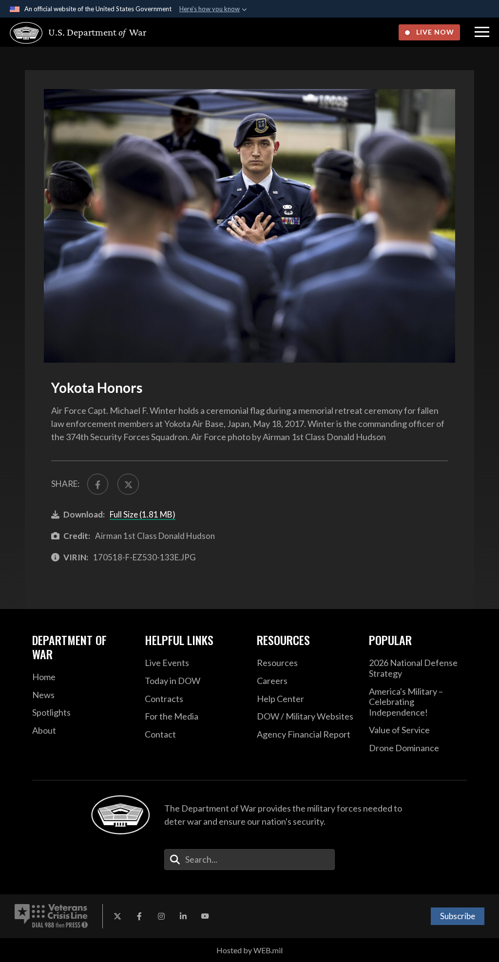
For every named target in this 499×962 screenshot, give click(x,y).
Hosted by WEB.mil (249, 950)
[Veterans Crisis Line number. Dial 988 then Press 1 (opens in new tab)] (51, 916)
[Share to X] (127, 484)
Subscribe (457, 916)
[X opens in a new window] (117, 916)
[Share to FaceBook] (97, 484)
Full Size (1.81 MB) (142, 514)
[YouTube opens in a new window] (205, 916)
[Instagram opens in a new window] (161, 916)
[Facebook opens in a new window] (139, 916)
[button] (482, 32)
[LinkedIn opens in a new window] (183, 916)
